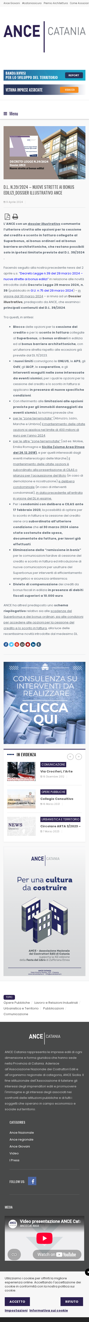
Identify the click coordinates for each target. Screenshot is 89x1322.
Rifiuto (71, 1301)
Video (14, 1153)
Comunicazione (53, 764)
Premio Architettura (56, 3)
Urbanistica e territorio (60, 819)
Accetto (17, 1301)
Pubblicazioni (53, 1008)
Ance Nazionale (21, 1132)
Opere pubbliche (53, 792)
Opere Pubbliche (17, 1002)
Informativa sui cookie (48, 1310)
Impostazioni (16, 1310)
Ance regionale (21, 1139)
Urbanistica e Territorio (21, 1008)
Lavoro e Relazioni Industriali (56, 1002)
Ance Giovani (12, 3)
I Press (14, 1160)
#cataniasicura (32, 3)
